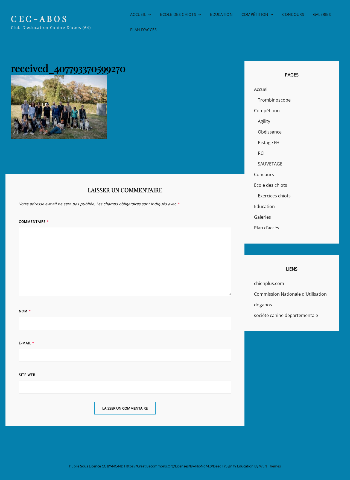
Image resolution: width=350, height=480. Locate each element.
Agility (264, 121)
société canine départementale (286, 315)
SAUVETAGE (270, 164)
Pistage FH (268, 143)
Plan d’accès (143, 29)
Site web (27, 374)
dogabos (263, 305)
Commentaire (34, 221)
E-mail (26, 343)
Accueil (138, 14)
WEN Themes (270, 466)
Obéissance (270, 132)
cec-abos (39, 18)
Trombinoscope (274, 100)
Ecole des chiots (178, 14)
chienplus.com (269, 283)
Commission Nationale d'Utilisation (290, 294)
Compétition (254, 14)
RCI (261, 153)
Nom (25, 311)
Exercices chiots (274, 196)
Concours (293, 14)
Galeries (322, 14)
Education (221, 14)
